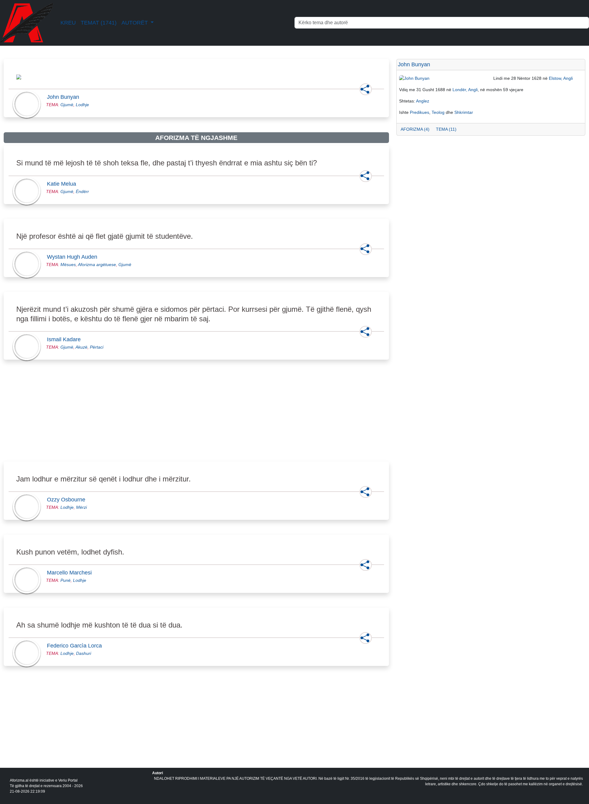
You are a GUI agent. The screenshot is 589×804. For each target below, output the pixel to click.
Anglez (422, 101)
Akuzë (81, 347)
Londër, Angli (465, 89)
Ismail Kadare (66, 339)
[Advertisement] (188, 418)
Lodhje (82, 104)
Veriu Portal (68, 780)
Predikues (419, 112)
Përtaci (96, 347)
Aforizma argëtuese (97, 264)
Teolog (438, 112)
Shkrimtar (463, 112)
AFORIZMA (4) (415, 129)
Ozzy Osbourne (68, 500)
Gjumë (66, 104)
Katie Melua (63, 184)
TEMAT (99, 23)
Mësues (68, 264)
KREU (68, 23)
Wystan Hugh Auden (74, 257)
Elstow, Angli (561, 78)
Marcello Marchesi (71, 573)
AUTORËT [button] (135, 23)
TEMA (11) (446, 129)
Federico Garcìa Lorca (76, 646)
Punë (65, 580)
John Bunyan (65, 97)
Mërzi (81, 507)
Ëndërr (82, 191)
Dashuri (83, 653)
